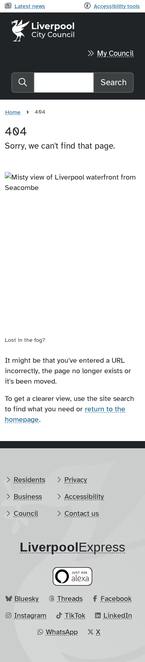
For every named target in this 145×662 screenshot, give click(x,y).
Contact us (81, 513)
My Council (115, 53)
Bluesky (26, 598)
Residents (29, 479)
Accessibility (84, 496)
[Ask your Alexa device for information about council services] (72, 576)
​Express (72, 547)
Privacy (75, 479)
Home (13, 112)
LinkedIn (118, 615)
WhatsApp (62, 631)
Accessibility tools (117, 6)
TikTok (75, 615)
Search (113, 82)
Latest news (29, 6)
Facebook (116, 598)
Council (26, 513)
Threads (70, 598)
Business (28, 496)
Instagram (30, 615)
